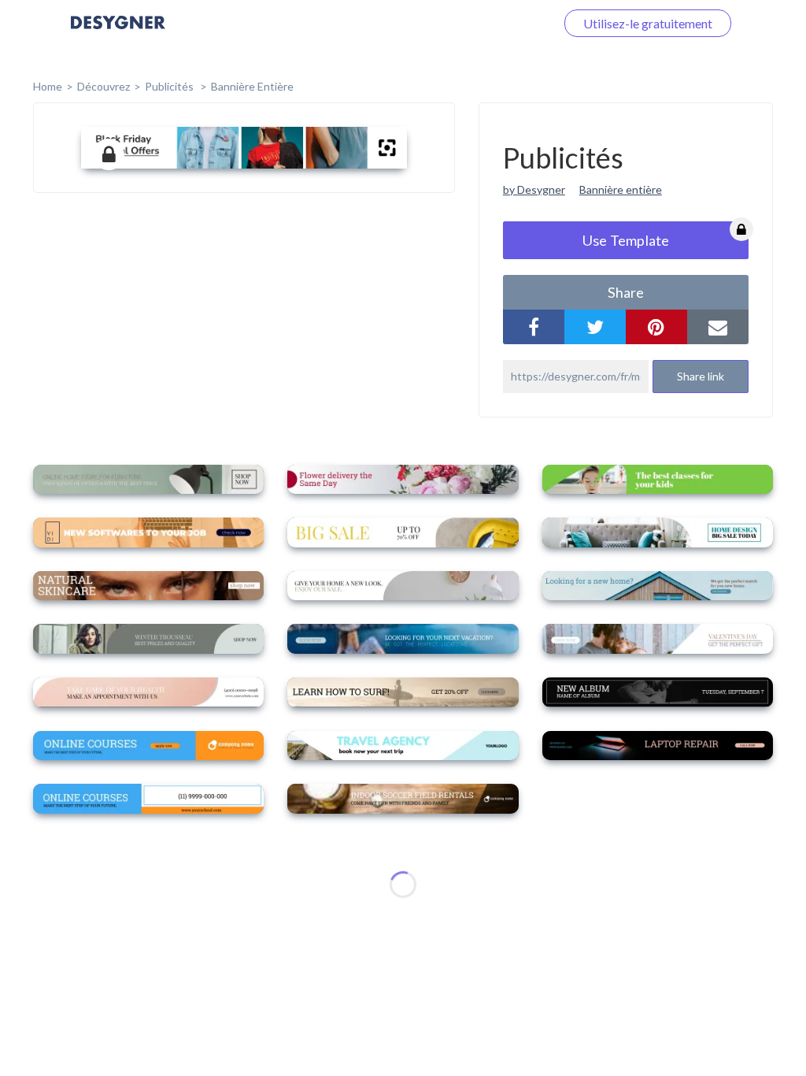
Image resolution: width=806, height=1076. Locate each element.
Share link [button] (700, 376)
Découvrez (103, 86)
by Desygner (534, 189)
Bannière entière (252, 86)
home (47, 86)
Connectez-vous (492, 23)
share (626, 292)
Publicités (170, 86)
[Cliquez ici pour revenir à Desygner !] (118, 33)
